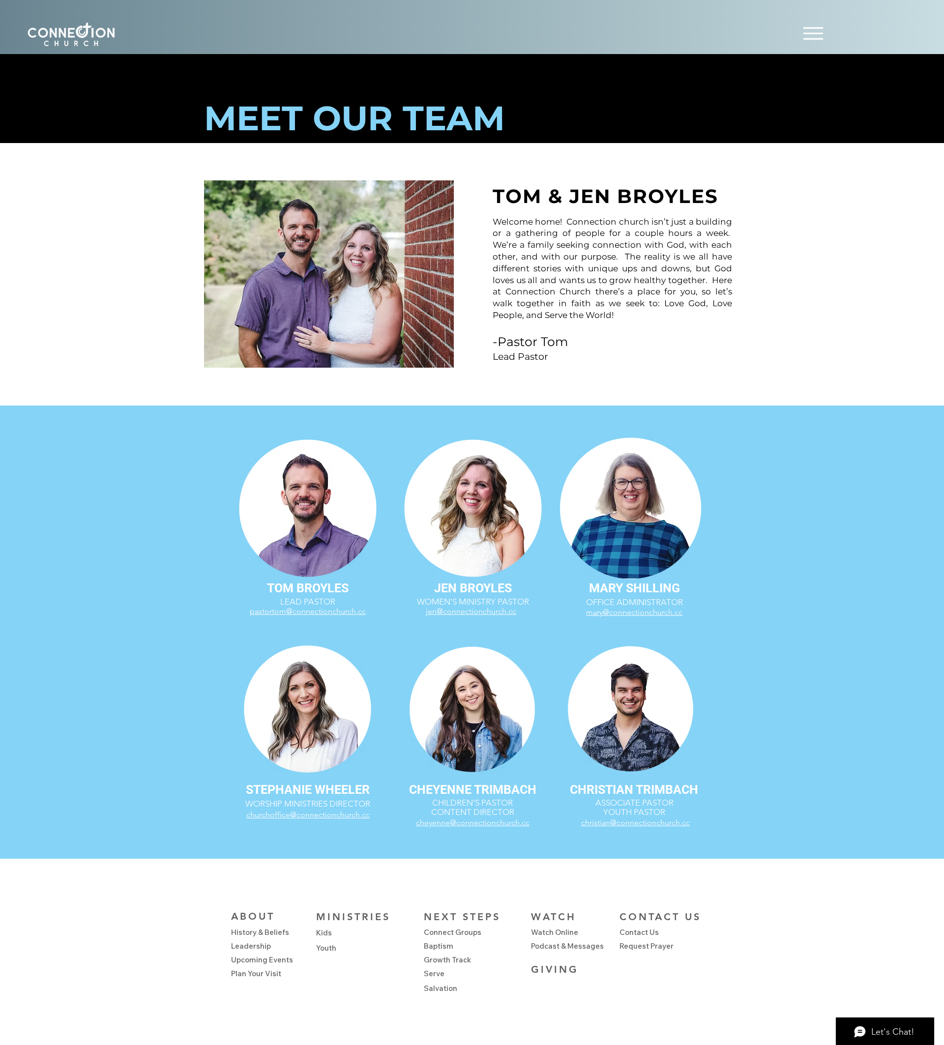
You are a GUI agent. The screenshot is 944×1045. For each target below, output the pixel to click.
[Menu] (813, 33)
